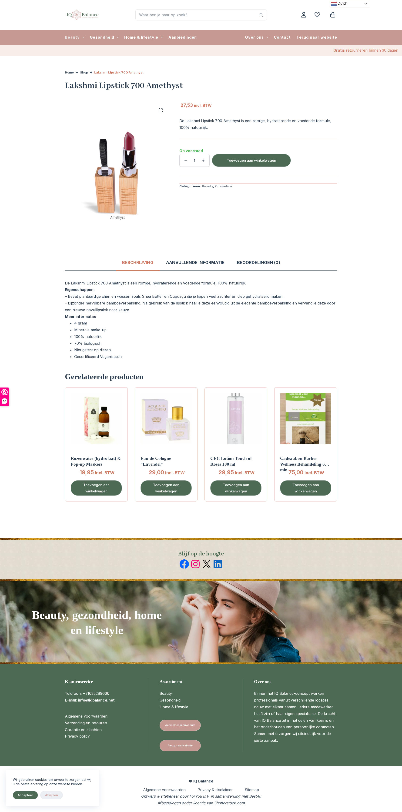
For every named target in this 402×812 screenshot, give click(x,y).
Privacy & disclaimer (215, 789)
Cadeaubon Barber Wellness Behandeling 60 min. (303, 464)
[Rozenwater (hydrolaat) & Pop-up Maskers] (96, 418)
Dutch (342, 3)
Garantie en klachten (83, 729)
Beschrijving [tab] (138, 262)
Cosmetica (223, 186)
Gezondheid (102, 37)
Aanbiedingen (182, 37)
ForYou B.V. (199, 796)
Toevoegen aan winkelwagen (251, 160)
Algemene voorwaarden (86, 716)
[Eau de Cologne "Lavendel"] (166, 418)
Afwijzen (51, 795)
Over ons (254, 37)
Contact (282, 37)
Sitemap (252, 789)
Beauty (72, 37)
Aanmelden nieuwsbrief (180, 725)
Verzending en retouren (86, 723)
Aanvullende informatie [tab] (195, 262)
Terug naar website (316, 37)
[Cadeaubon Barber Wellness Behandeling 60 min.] (305, 418)
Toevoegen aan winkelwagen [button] (96, 488)
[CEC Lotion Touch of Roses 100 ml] (235, 418)
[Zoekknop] (261, 14)
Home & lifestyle (141, 37)
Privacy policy (77, 736)
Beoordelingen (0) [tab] (258, 262)
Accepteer (25, 795)
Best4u (255, 796)
